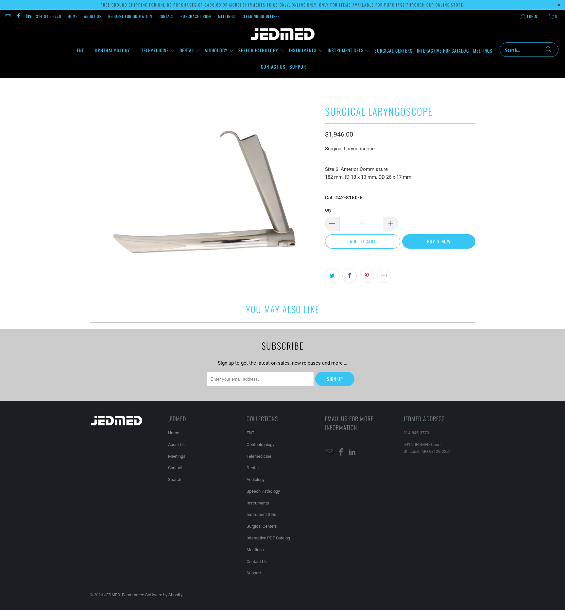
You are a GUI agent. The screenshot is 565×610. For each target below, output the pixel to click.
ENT (250, 432)
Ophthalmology (260, 444)
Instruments (258, 503)
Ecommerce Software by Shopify (152, 594)
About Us (93, 16)
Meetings (226, 16)
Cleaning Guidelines (261, 16)
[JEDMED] (282, 34)
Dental (253, 467)
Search (174, 479)
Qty (328, 210)
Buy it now (439, 241)
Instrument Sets (261, 514)
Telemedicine (259, 456)
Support (254, 572)
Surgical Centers (262, 526)
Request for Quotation (130, 16)
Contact (166, 16)
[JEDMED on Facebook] (18, 16)
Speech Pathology (263, 491)
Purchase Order (196, 16)
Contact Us (257, 561)
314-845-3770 (48, 16)
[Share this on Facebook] (349, 276)
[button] (84, 50)
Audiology (256, 479)
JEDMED (112, 594)
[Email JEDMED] (7, 16)
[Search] (548, 49)
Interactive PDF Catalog (268, 538)
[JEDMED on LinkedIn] (28, 16)
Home (72, 16)
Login (532, 16)
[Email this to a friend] (384, 276)
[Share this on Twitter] (332, 276)
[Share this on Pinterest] (367, 276)
